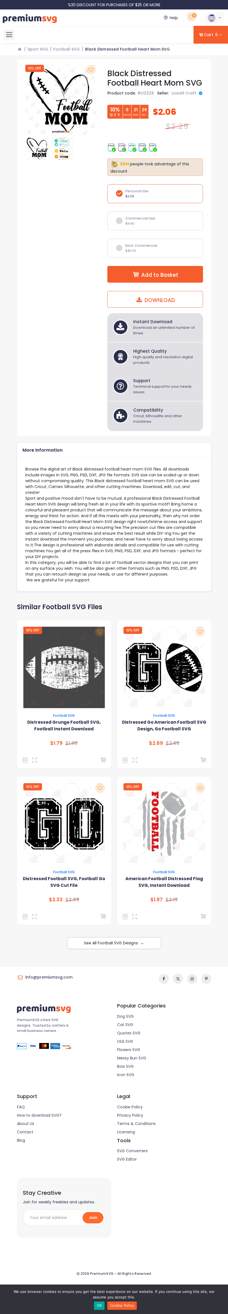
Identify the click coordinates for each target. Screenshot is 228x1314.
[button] (214, 17)
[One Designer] (26, 760)
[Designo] (126, 760)
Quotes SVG (128, 1033)
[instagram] (192, 979)
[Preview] (36, 760)
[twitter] (178, 979)
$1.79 (56, 743)
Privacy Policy (130, 1115)
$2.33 (56, 899)
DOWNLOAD (159, 300)
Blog (21, 1140)
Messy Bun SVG (131, 1058)
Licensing (126, 1132)
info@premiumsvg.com (49, 977)
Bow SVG (125, 1066)
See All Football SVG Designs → (114, 943)
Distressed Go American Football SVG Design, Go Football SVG (164, 725)
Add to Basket (159, 275)
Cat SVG (125, 1024)
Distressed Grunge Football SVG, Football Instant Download (64, 725)
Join (93, 1217)
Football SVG (66, 49)
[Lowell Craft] (126, 916)
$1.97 (156, 899)
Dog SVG (125, 1016)
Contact (25, 1132)
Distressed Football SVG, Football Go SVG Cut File (64, 882)
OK (99, 1305)
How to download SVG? (39, 1115)
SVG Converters (132, 1151)
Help (174, 18)
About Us (25, 1123)
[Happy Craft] (26, 916)
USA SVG (125, 1041)
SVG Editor (127, 1159)
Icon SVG (125, 1074)
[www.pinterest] (206, 979)
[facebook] (164, 979)
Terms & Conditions (136, 1123)
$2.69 (156, 743)
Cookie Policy (130, 1107)
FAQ (21, 1107)
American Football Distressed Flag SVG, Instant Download (164, 882)
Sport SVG (38, 49)
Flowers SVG (128, 1049)
